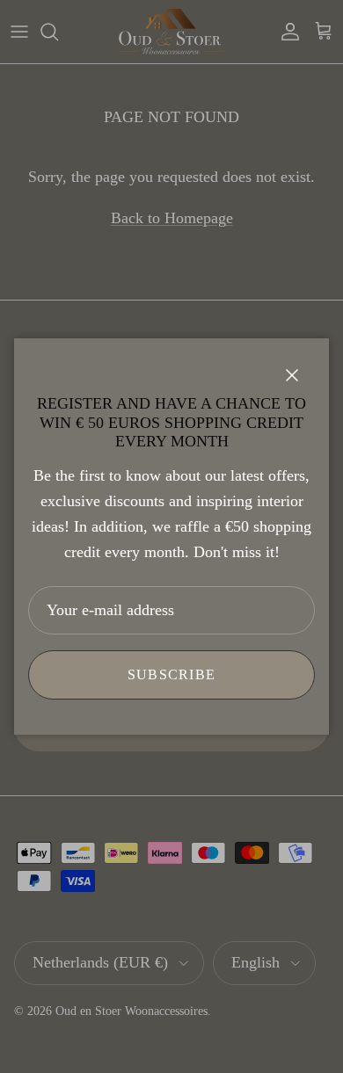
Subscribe (172, 674)
